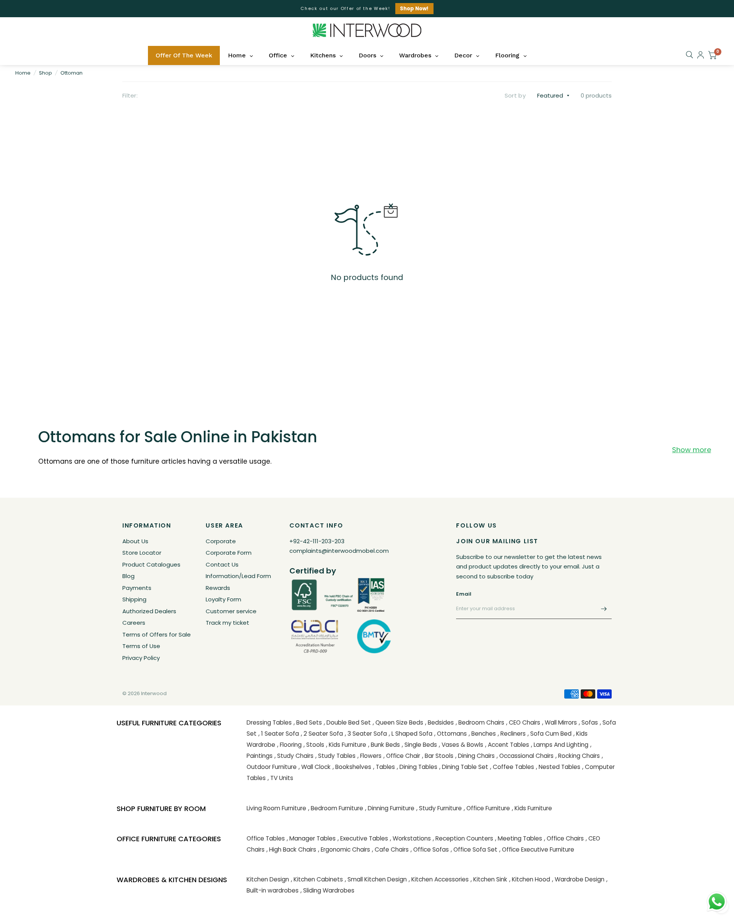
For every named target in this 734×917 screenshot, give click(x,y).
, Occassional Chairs (525, 756)
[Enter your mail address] (604, 609)
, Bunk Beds (384, 745)
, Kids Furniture (346, 745)
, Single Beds (419, 745)
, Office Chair (401, 756)
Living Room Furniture (276, 808)
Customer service (231, 611)
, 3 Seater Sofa (366, 734)
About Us (135, 541)
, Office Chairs (564, 838)
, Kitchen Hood (529, 879)
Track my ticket (227, 623)
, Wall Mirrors (559, 722)
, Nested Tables (558, 767)
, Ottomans (450, 734)
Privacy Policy (141, 658)
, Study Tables (335, 756)
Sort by (515, 95)
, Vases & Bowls (461, 745)
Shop (45, 73)
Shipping (134, 599)
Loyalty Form (223, 599)
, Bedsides (439, 722)
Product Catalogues (151, 564)
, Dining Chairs (475, 756)
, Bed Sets (308, 722)
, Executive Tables (363, 838)
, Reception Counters (463, 838)
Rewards (218, 588)
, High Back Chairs (291, 849)
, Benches (482, 734)
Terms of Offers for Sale (156, 634)
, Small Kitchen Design (376, 879)
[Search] (689, 55)
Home (23, 73)
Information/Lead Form (238, 576)
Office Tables (266, 838)
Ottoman (71, 73)
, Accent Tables (507, 745)
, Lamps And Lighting (559, 745)
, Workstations (410, 838)
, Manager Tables (311, 838)
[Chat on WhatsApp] (716, 901)
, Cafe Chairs (390, 849)
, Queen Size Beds (398, 722)
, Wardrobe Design (578, 879)
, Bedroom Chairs (480, 722)
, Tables (384, 767)
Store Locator (141, 553)
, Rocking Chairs (577, 756)
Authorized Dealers (149, 611)
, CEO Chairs (523, 722)
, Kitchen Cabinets (317, 879)
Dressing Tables (269, 722)
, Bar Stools (437, 756)
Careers (133, 623)
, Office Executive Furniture (536, 849)
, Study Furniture (439, 808)
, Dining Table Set (463, 767)
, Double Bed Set (347, 722)
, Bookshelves (352, 767)
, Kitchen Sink (489, 879)
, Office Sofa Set (474, 849)
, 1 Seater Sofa (278, 734)
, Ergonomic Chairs (344, 849)
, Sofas (588, 722)
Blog (128, 576)
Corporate (221, 541)
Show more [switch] (691, 449)
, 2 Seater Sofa (322, 734)
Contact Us (222, 564)
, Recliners (512, 734)
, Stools (314, 745)
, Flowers (369, 756)
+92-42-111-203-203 (316, 541)
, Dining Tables (417, 767)
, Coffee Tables (512, 767)
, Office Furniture (487, 808)
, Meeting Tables (518, 838)
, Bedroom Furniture (335, 808)
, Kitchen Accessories (439, 879)
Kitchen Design (268, 879)
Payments (136, 588)
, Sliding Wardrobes (327, 890)
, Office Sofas (430, 849)
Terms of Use (141, 646)
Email (463, 594)
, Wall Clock (315, 767)
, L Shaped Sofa (410, 734)
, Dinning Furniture (389, 808)
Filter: (130, 95)
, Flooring (289, 745)
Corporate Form (229, 553)
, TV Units (280, 778)
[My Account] (700, 55)
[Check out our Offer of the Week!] (366, 8)
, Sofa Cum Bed (550, 734)
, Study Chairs (293, 756)
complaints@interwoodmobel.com (339, 551)
